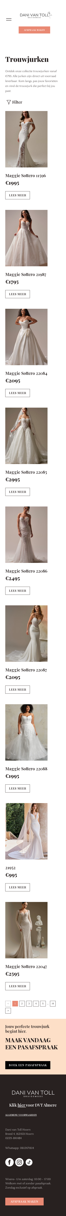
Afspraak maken (34, 30)
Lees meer (17, 195)
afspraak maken (24, 1201)
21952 (10, 867)
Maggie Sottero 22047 (26, 966)
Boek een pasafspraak (28, 1065)
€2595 (12, 973)
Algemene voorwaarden (21, 1114)
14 (53, 1003)
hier (22, 1105)
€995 (11, 874)
